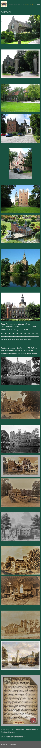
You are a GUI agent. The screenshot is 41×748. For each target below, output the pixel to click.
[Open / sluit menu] (38, 4)
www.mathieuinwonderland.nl (13, 737)
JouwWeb (13, 744)
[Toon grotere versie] (20, 163)
